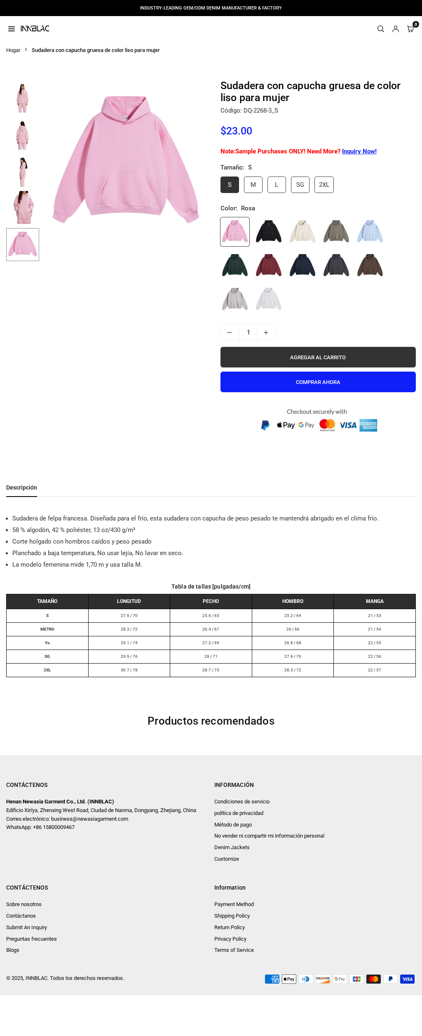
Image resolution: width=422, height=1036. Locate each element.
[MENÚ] (11, 28)
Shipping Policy (232, 916)
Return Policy (229, 927)
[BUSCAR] (380, 28)
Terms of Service (234, 950)
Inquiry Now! (359, 151)
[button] (196, 162)
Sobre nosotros (24, 904)
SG (300, 184)
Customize (226, 859)
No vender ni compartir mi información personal (269, 836)
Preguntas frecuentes (31, 939)
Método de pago (233, 825)
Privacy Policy (230, 939)
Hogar (13, 50)
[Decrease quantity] (230, 332)
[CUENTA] (395, 28)
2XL (324, 184)
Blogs (12, 950)
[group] (125, 162)
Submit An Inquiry (26, 927)
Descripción (21, 487)
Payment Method (234, 904)
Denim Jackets (232, 847)
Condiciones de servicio (242, 801)
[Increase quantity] (266, 332)
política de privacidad (238, 813)
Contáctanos (21, 916)
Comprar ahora (318, 382)
